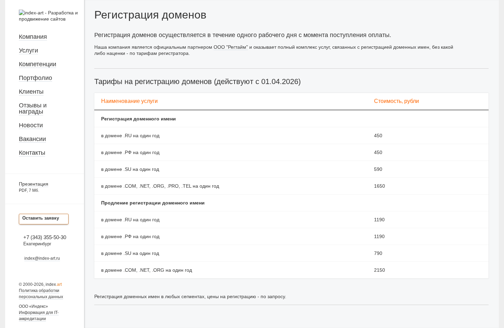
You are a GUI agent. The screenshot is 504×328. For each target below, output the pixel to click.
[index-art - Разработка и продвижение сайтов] (51, 19)
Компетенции (37, 64)
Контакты (32, 152)
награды (31, 111)
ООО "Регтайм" (231, 47)
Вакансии (32, 139)
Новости (31, 125)
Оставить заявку (40, 218)
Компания (33, 36)
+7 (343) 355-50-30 (44, 237)
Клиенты (31, 91)
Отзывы (30, 105)
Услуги (28, 50)
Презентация (33, 184)
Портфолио (35, 77)
